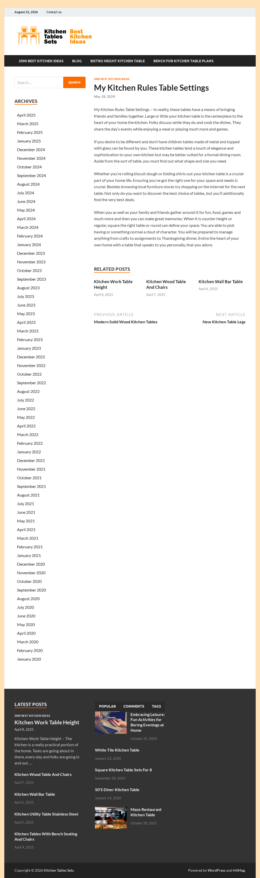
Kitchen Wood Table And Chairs (166, 284)
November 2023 (31, 261)
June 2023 (26, 304)
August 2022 (28, 391)
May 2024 (26, 209)
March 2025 (27, 123)
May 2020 (26, 624)
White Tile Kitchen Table (117, 749)
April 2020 (26, 633)
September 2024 (31, 175)
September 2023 (31, 279)
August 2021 (28, 494)
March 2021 (27, 538)
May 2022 (26, 417)
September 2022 (31, 382)
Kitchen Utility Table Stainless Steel (46, 813)
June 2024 (26, 201)
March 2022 (27, 434)
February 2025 (30, 132)
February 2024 (30, 235)
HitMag (239, 870)
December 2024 (31, 149)
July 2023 (25, 296)
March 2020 (27, 641)
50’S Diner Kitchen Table (117, 789)
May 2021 (26, 520)
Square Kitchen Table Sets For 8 (123, 769)
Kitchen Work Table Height (46, 722)
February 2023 (30, 339)
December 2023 (31, 253)
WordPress (216, 870)
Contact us (53, 12)
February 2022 (30, 443)
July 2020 (25, 607)
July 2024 (25, 192)
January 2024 (29, 244)
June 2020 (26, 615)
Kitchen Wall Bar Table (221, 281)
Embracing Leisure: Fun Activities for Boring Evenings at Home (148, 722)
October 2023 (29, 270)
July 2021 (25, 503)
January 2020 (29, 659)
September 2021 (31, 486)
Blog (77, 61)
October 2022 (29, 374)
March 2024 (27, 227)
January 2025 (29, 140)
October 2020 (29, 581)
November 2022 (31, 365)
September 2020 (31, 589)
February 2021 (30, 546)
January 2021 (29, 555)
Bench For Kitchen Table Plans (183, 61)
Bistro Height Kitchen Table (117, 61)
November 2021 (31, 469)
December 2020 (31, 564)
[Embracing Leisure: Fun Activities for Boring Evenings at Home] (111, 714)
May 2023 (26, 313)
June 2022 (26, 408)
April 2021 (26, 529)
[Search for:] (50, 82)
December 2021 (31, 460)
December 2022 (31, 356)
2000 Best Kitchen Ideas (41, 61)
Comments (133, 706)
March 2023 (27, 330)
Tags (156, 706)
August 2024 (28, 184)
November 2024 (31, 158)
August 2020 (28, 598)
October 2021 (29, 477)
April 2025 (26, 115)
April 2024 (26, 218)
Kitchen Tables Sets (59, 870)
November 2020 (31, 572)
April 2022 (26, 425)
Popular (107, 706)
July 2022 (25, 399)
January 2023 (29, 348)
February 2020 (30, 650)
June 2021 (26, 512)
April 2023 (26, 322)
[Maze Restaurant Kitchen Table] (111, 809)
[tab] (107, 706)
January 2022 (29, 451)
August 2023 (28, 287)
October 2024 (29, 166)
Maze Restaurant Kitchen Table (146, 812)
